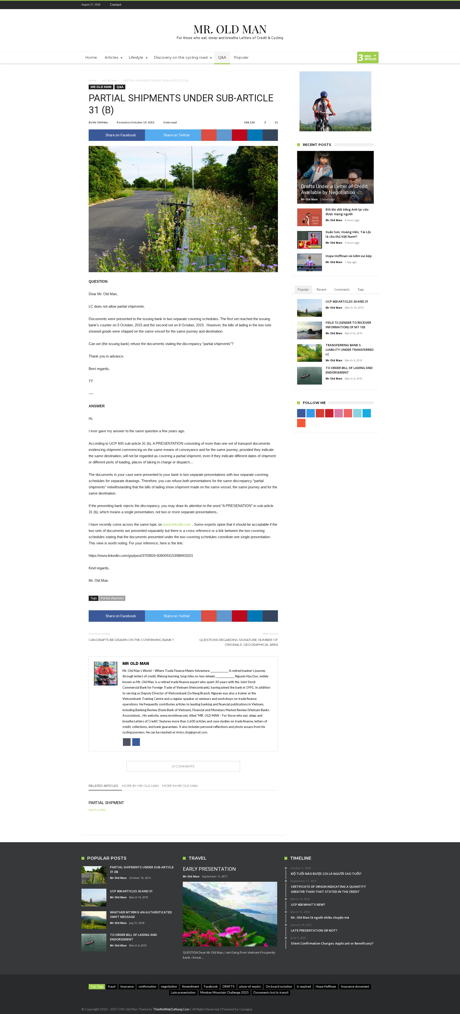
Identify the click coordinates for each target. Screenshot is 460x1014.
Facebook (211, 986)
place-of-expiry (250, 986)
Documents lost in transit (270, 992)
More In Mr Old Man (180, 786)
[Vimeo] (357, 5)
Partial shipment (112, 598)
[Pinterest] (330, 5)
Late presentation (183, 992)
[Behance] (366, 5)
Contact (115, 4)
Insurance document (355, 986)
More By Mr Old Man (140, 786)
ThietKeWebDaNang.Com (171, 1009)
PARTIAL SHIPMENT (106, 802)
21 (276, 122)
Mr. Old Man (230, 28)
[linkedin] (255, 135)
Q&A (119, 87)
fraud (111, 986)
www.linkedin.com (177, 524)
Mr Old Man (109, 80)
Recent (321, 289)
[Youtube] (348, 5)
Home (92, 80)
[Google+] (321, 5)
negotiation (169, 986)
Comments (342, 289)
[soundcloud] (375, 5)
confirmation (147, 986)
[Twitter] (312, 5)
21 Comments (183, 766)
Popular (303, 289)
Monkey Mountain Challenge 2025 (224, 992)
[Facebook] (304, 5)
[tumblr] (270, 135)
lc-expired (304, 986)
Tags (360, 289)
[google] (209, 135)
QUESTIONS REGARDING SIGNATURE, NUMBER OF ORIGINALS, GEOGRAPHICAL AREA (238, 639)
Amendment (190, 986)
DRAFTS (229, 986)
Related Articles (103, 786)
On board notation (279, 986)
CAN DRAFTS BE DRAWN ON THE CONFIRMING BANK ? (131, 637)
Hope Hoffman (326, 986)
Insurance (127, 986)
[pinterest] (239, 135)
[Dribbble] (339, 5)
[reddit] (224, 135)
